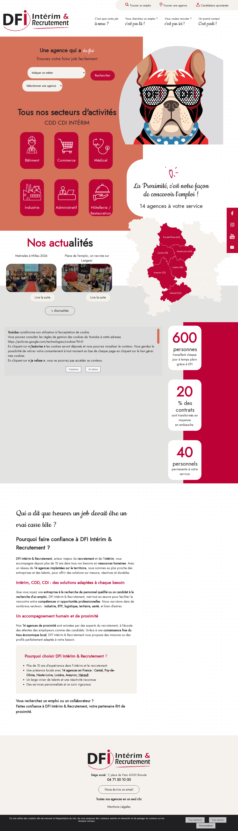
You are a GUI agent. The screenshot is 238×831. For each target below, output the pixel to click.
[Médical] (101, 144)
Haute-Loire (44, 675)
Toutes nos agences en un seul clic (119, 799)
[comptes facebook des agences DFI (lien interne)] (232, 218)
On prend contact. (209, 22)
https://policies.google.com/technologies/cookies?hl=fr (45, 341)
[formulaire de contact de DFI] (232, 252)
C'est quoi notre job (106, 22)
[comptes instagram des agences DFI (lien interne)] (232, 229)
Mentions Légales (118, 807)
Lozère (59, 675)
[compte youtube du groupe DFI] (232, 241)
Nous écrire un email (119, 789)
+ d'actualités (60, 310)
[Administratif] (66, 192)
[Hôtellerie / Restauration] (101, 192)
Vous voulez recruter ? (178, 22)
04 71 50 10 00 (119, 779)
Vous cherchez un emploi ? (141, 22)
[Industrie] (32, 192)
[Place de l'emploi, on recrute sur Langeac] (87, 278)
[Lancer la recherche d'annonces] (102, 76)
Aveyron (71, 675)
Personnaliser (206, 825)
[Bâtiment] (32, 144)
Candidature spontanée (214, 5)
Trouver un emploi (140, 5)
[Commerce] (66, 144)
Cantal (98, 670)
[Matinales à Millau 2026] (31, 278)
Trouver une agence (175, 5)
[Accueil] (41, 21)
